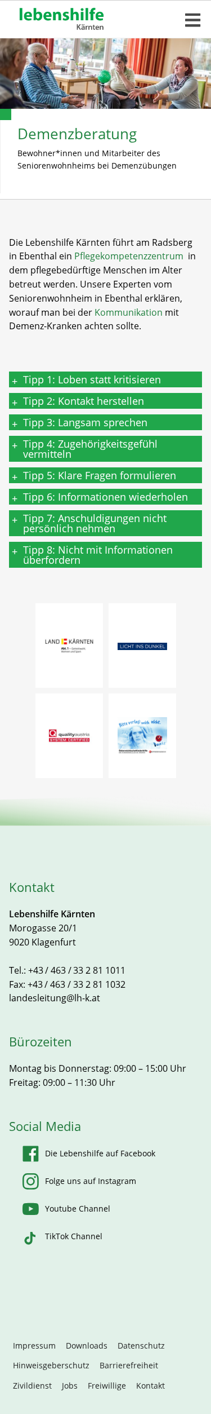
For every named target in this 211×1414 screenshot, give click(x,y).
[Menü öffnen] (193, 20)
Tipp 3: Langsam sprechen (85, 422)
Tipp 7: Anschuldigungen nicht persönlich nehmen (95, 523)
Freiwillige (107, 1385)
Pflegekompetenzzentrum (130, 256)
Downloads (86, 1345)
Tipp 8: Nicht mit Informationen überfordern (98, 555)
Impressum (34, 1345)
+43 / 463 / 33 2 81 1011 (76, 970)
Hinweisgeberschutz (51, 1365)
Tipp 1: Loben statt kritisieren (92, 379)
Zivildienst (32, 1385)
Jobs (70, 1385)
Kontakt (150, 1385)
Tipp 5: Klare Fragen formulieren (99, 475)
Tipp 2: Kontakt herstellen (83, 401)
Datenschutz (141, 1345)
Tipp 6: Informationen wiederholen (105, 497)
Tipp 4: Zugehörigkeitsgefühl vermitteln (90, 449)
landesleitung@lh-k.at (54, 998)
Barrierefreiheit (129, 1365)
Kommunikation (129, 312)
